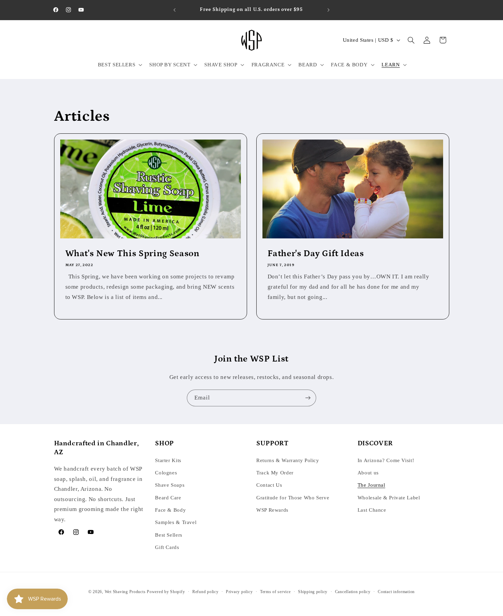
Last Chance (372, 510)
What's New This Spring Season (132, 253)
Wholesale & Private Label (389, 497)
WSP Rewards (272, 510)
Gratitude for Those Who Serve (292, 497)
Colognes (166, 472)
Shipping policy (312, 592)
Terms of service (275, 592)
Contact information (396, 592)
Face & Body (170, 510)
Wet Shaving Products (125, 592)
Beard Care (168, 497)
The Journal (371, 485)
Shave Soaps (169, 485)
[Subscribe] (308, 398)
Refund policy (205, 592)
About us (368, 472)
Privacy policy (239, 592)
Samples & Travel (175, 522)
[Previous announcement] (174, 10)
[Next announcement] (328, 10)
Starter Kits (168, 460)
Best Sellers (168, 535)
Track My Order (275, 472)
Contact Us (269, 485)
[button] (119, 64)
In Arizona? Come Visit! (386, 460)
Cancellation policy (353, 592)
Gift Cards (167, 547)
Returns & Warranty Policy (287, 460)
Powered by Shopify (166, 592)
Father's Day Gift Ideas (316, 253)
